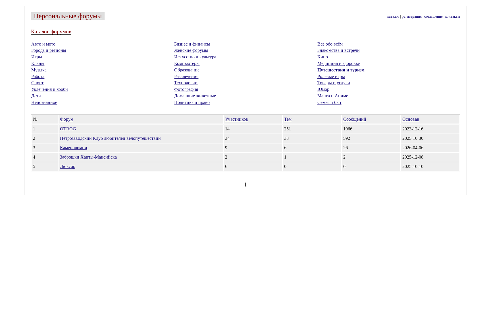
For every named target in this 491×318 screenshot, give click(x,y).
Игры (36, 56)
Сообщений (354, 119)
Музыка (39, 69)
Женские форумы (191, 50)
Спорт (37, 82)
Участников (236, 119)
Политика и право (192, 102)
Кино (322, 56)
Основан (410, 119)
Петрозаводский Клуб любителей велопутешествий (110, 138)
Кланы (37, 63)
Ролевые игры (331, 76)
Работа (37, 76)
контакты (452, 17)
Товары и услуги (333, 82)
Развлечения (186, 76)
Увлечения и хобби (49, 89)
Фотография (186, 89)
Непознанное (44, 102)
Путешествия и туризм (341, 69)
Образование (186, 69)
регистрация (412, 17)
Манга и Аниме (332, 95)
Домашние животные (195, 95)
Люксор (67, 166)
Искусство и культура (195, 56)
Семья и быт (329, 102)
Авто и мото (43, 44)
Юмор (323, 89)
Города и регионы (48, 50)
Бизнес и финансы (192, 44)
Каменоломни (73, 147)
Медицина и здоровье (338, 63)
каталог (393, 17)
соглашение (433, 17)
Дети (36, 95)
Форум (66, 119)
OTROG (68, 128)
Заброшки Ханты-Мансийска (88, 157)
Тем (288, 119)
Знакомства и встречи (338, 50)
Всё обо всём (330, 44)
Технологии (185, 82)
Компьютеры (186, 63)
